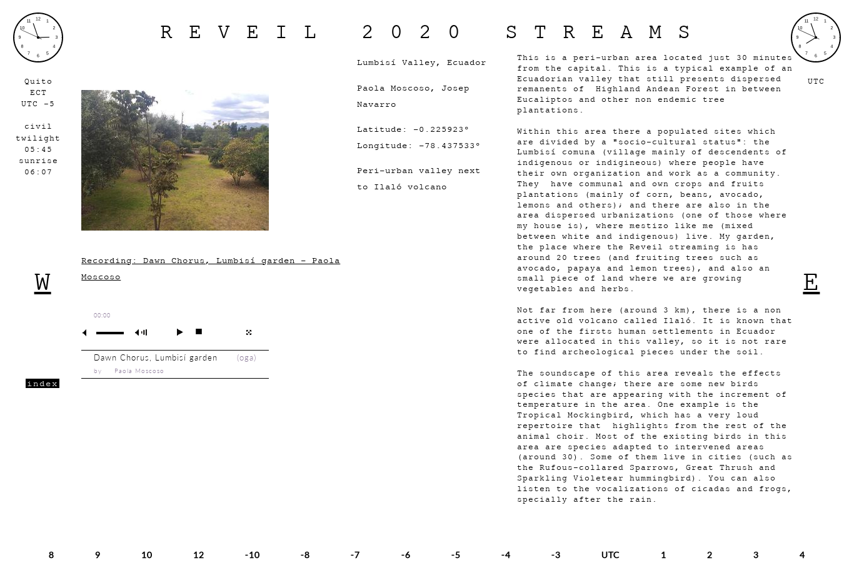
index (42, 383)
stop (193, 331)
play (175, 331)
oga (246, 357)
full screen (248, 332)
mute (89, 332)
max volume (143, 332)
